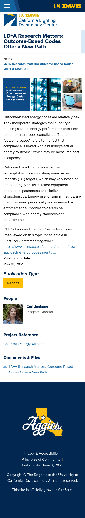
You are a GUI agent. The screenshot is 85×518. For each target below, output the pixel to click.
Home (8, 58)
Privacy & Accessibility (41, 453)
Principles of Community (41, 459)
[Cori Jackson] (13, 313)
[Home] (30, 20)
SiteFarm (65, 489)
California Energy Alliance (23, 343)
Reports (13, 283)
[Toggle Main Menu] (7, 6)
